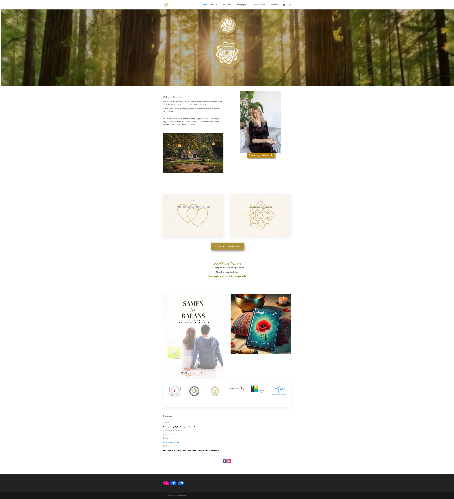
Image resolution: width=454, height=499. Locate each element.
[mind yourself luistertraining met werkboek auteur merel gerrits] (261, 353)
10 (200, 374)
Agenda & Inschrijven (228, 46)
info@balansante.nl (171, 442)
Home (204, 5)
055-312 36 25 (169, 434)
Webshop (274, 5)
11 (202, 374)
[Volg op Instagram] (229, 461)
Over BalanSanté (258, 5)
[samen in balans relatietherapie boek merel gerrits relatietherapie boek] (193, 378)
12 (204, 374)
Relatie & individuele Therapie (193, 206)
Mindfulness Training (260, 206)
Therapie (213, 5)
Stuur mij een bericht (260, 155)
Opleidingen (241, 5)
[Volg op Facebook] (225, 461)
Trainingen (226, 5)
